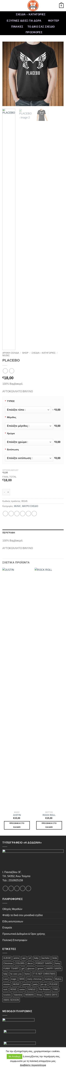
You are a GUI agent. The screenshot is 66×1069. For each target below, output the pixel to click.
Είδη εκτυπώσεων (12, 921)
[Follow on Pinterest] (28, 888)
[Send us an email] (22, 888)
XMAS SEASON (11, 1000)
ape (24, 958)
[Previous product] (11, 370)
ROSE (13, 989)
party (35, 984)
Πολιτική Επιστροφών (14, 940)
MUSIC (6, 355)
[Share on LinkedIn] (34, 513)
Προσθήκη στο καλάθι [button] (17, 825)
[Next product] (5, 370)
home (27, 974)
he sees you (16, 974)
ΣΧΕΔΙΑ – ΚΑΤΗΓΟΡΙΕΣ (31, 14)
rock (5, 989)
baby (36, 958)
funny (57, 963)
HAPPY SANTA (53, 968)
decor (30, 963)
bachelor (46, 958)
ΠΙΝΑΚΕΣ (17, 26)
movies (6, 984)
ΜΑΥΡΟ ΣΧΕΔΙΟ (30, 506)
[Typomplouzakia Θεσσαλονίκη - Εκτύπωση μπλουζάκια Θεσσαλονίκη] (33, 5)
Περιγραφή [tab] (8, 533)
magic (13, 979)
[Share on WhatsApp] (5, 513)
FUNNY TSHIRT (11, 968)
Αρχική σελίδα (10, 353)
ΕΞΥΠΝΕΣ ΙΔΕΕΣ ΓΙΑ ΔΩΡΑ (24, 20)
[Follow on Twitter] (17, 888)
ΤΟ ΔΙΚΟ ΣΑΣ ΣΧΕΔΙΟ (41, 26)
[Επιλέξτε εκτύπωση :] (29, 458)
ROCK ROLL (49, 815)
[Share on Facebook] (11, 513)
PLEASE (54, 984)
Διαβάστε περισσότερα (33, 1065)
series (22, 989)
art (30, 958)
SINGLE (32, 989)
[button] (4, 6)
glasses (31, 968)
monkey (48, 979)
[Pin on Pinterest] (28, 513)
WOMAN (29, 995)
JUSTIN (17, 815)
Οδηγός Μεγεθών (12, 909)
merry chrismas (34, 979)
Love (5, 979)
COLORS (20, 963)
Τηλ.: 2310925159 (12, 880)
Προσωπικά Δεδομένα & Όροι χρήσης (23, 933)
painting (26, 984)
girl (23, 968)
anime (16, 958)
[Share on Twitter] (17, 513)
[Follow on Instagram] (11, 888)
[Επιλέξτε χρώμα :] (29, 442)
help (5, 974)
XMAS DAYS (51, 995)
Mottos (58, 979)
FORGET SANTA (44, 963)
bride (55, 958)
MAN (22, 979)
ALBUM (7, 958)
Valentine (18, 995)
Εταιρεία (7, 927)
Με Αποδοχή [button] (14, 1056)
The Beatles (44, 989)
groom (40, 968)
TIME (55, 989)
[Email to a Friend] (22, 513)
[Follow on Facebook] (5, 888)
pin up (43, 984)
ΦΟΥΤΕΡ (53, 20)
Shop (25, 353)
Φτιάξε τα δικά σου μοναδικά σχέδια (22, 915)
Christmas (8, 963)
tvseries (7, 995)
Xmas (39, 995)
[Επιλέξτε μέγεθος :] (29, 426)
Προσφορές (34, 32)
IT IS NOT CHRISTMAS (44, 974)
